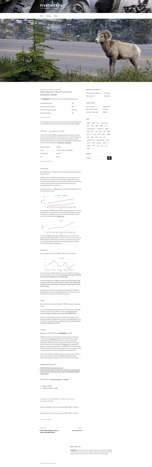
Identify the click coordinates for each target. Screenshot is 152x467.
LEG (95, 134)
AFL (98, 123)
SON (93, 143)
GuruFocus (60, 216)
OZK (92, 137)
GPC (100, 131)
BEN (92, 126)
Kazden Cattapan (56, 379)
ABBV (88, 123)
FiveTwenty (51, 5)
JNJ (88, 134)
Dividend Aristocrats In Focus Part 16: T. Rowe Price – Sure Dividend (60, 370)
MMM (108, 134)
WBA (88, 148)
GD (96, 131)
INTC (108, 131)
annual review (104, 123)
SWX (104, 143)
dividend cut (100, 128)
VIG (98, 145)
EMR (106, 128)
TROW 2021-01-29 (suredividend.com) (51, 368)
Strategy (48, 16)
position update (100, 140)
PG (100, 137)
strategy (99, 143)
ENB (88, 131)
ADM (93, 123)
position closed (90, 140)
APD (88, 126)
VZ (105, 145)
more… (106, 453)
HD (104, 131)
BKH (97, 126)
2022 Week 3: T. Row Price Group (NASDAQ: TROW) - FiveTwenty (62, 407)
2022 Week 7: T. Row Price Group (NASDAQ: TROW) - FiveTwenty (62, 413)
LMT (99, 134)
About (55, 16)
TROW (56, 388)
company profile (48, 388)
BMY (101, 126)
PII (104, 137)
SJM (107, 140)
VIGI (102, 145)
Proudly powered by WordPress (48, 463)
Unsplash (66, 379)
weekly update (47, 386)
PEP (96, 137)
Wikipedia (68, 142)
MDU (103, 134)
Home (41, 16)
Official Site (61, 142)
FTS (92, 131)
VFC (93, 145)
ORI (88, 137)
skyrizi (88, 143)
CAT (106, 126)
